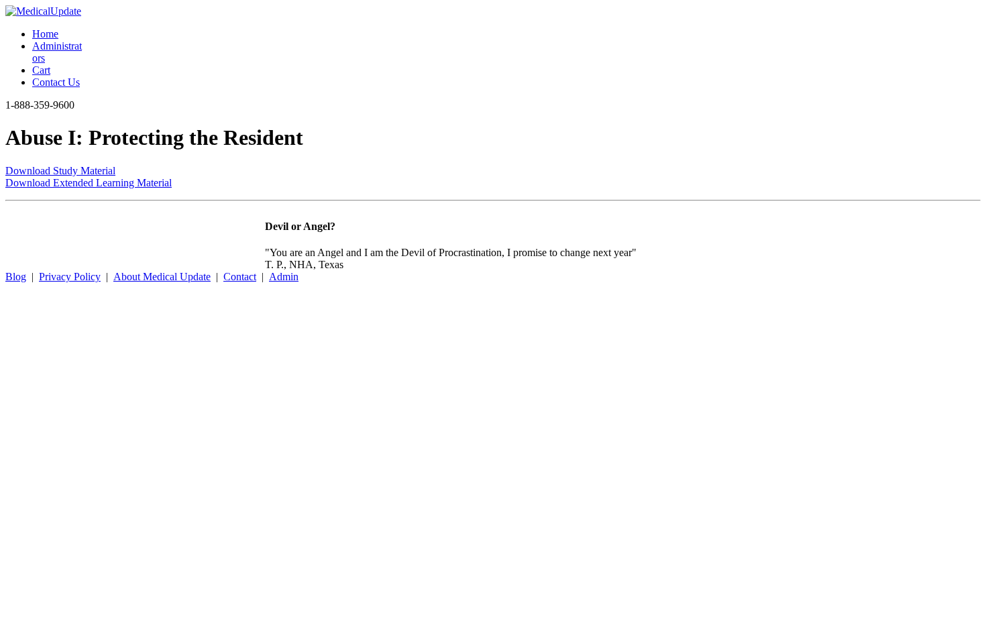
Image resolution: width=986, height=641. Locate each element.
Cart (41, 70)
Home (45, 34)
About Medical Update (162, 276)
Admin (283, 276)
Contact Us (56, 82)
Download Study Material (60, 170)
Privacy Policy (70, 276)
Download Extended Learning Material (88, 182)
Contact (239, 276)
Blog (15, 276)
